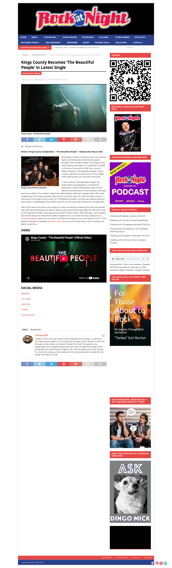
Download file (116, 264)
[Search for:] (138, 47)
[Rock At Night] (86, 33)
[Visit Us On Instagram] (157, 564)
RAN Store (121, 42)
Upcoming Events (30, 42)
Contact (137, 42)
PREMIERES (72, 42)
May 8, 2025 (29, 80)
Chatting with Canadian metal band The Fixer (129, 236)
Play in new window (132, 264)
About (86, 42)
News (34, 37)
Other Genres (122, 37)
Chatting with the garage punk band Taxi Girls (130, 224)
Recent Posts (36, 330)
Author (25, 330)
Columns (103, 37)
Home (23, 37)
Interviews (88, 37)
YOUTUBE (25, 299)
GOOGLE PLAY (27, 315)
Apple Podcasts (126, 270)
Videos (65, 80)
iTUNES (24, 310)
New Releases (53, 42)
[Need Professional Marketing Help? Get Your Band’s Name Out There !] (130, 446)
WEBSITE (25, 293)
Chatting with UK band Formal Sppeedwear (129, 220)
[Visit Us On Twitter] (165, 564)
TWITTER (25, 304)
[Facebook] (103, 335)
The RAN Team (102, 42)
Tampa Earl (41, 80)
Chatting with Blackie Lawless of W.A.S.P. (128, 216)
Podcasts (140, 37)
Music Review (70, 37)
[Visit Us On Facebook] (153, 564)
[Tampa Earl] (28, 342)
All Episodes (107, 557)
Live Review (50, 37)
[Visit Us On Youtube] (161, 564)
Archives (147, 557)
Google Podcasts (142, 270)
